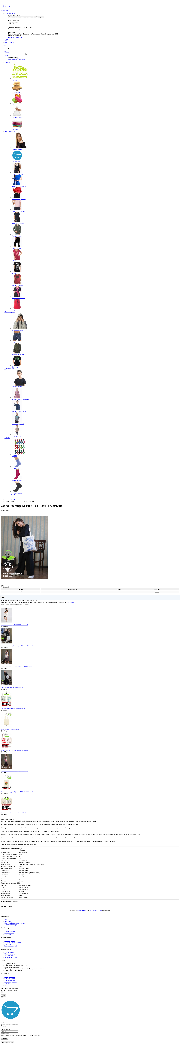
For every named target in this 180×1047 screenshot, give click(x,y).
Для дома (7, 62)
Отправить (5, 1038)
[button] (6, 45)
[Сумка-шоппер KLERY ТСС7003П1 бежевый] (24, 583)
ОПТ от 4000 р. (9, 42)
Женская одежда (9, 131)
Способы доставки (10, 982)
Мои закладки (9, 955)
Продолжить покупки (7, 1042)
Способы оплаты (9, 978)
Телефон (3, 1026)
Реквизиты (7, 921)
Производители (9, 941)
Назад (3, 995)
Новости (7, 983)
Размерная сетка (9, 977)
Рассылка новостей (10, 957)
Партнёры (7, 944)
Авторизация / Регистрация (17, 59)
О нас (6, 41)
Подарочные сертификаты (12, 942)
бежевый (6, 587)
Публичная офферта (10, 925)
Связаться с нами (9, 931)
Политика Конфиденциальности (14, 923)
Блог (6, 985)
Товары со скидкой (10, 946)
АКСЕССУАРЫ (9, 494)
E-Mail (3, 1022)
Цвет (2, 585)
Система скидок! (9, 980)
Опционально (5, 1029)
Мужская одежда (9, 312)
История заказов (9, 954)
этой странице (71, 602)
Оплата (6, 39)
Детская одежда (9, 368)
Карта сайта (8, 934)
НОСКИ (7, 438)
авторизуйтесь (81, 910)
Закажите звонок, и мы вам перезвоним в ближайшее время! (26, 17)
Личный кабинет (9, 952)
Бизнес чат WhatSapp (15, 37)
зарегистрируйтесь (96, 910)
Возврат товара (9, 933)
